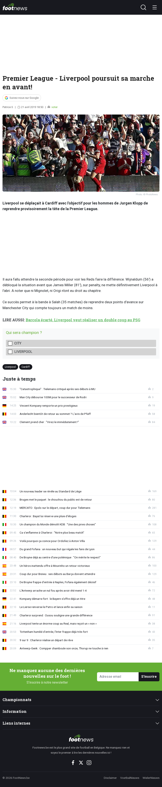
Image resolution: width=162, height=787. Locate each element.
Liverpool (23, 352)
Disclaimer (110, 777)
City (17, 343)
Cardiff (26, 366)
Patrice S (8, 107)
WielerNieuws (151, 777)
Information (15, 711)
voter (54, 107)
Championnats (17, 699)
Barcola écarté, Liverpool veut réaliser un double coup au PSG (83, 320)
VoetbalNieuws (129, 777)
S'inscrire (149, 677)
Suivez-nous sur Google (24, 97)
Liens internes (16, 723)
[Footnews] (81, 738)
